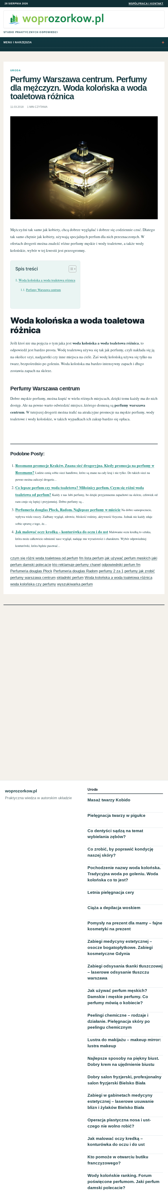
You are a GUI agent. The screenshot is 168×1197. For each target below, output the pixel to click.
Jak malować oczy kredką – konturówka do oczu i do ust (61, 531)
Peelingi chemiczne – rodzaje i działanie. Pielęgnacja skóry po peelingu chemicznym (119, 1021)
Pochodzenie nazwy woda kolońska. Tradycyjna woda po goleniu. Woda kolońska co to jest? (124, 873)
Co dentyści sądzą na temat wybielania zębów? (115, 833)
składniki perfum (70, 578)
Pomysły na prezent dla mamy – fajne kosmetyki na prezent (125, 926)
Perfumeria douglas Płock (31, 571)
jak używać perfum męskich (127, 558)
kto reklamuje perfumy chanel (76, 565)
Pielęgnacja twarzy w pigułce (116, 815)
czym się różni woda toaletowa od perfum (44, 558)
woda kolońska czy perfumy (33, 584)
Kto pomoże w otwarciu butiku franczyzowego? (118, 1160)
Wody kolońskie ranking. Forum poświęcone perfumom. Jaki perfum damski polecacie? (123, 1181)
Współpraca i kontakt (146, 3)
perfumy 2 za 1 (111, 571)
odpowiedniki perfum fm (121, 565)
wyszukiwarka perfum (75, 584)
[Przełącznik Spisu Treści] (70, 269)
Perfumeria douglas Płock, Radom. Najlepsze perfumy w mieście (68, 509)
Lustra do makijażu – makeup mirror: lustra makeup (124, 1042)
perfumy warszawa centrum (33, 578)
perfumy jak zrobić (139, 571)
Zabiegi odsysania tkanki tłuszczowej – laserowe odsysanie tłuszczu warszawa (125, 972)
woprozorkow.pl (21, 791)
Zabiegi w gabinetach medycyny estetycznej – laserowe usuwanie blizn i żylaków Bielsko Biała (121, 1101)
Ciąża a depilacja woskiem (114, 907)
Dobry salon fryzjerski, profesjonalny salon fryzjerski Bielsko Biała (124, 1080)
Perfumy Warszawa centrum (43, 290)
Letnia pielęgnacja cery (111, 892)
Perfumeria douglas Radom (75, 571)
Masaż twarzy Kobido (109, 800)
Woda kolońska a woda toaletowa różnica (47, 280)
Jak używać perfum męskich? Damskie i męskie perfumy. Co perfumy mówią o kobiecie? (118, 996)
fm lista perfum (91, 558)
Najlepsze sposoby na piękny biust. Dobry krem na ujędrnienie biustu (123, 1061)
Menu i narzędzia (18, 42)
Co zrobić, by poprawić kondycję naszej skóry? (120, 852)
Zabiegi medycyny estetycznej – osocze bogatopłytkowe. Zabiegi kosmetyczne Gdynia (120, 947)
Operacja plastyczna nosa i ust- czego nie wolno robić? (119, 1123)
